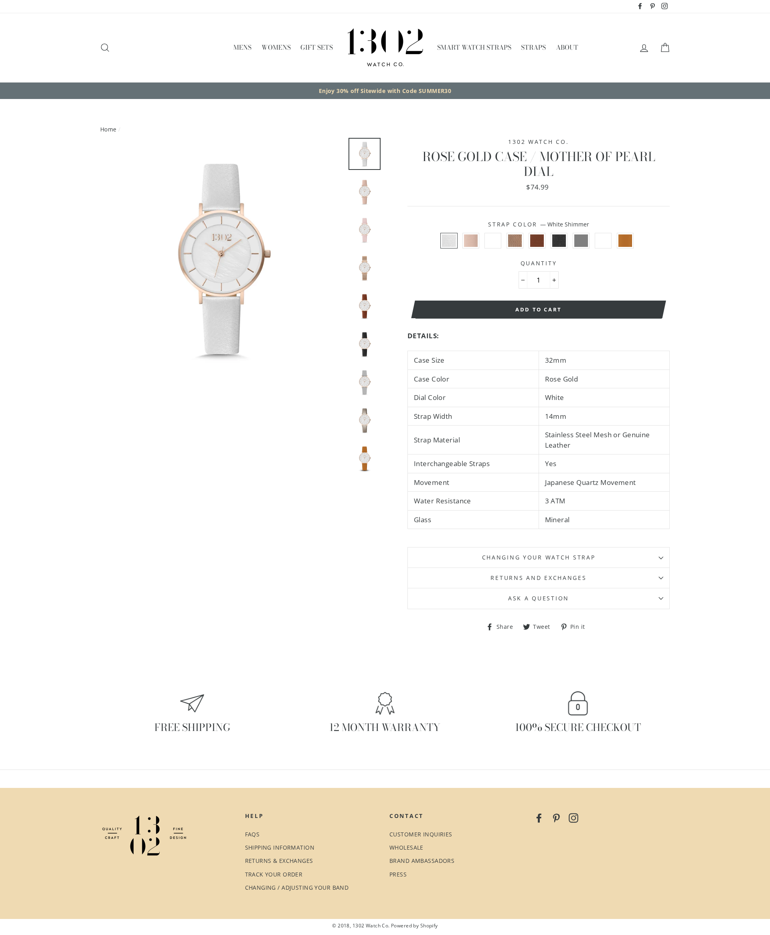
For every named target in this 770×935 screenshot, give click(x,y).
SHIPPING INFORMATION (280, 847)
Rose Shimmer (493, 241)
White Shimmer (449, 241)
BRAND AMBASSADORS (421, 860)
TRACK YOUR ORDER (274, 874)
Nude (471, 241)
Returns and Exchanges (538, 578)
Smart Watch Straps (474, 47)
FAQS (252, 834)
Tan (625, 241)
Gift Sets (316, 47)
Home (108, 129)
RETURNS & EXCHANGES (279, 860)
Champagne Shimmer (603, 241)
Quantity (539, 263)
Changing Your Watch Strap (539, 557)
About (567, 47)
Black (559, 241)
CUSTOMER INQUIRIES (420, 834)
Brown (537, 241)
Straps (533, 47)
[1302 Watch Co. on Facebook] (539, 817)
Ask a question (538, 598)
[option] (385, 91)
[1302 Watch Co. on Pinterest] (556, 817)
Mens (242, 47)
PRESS (398, 874)
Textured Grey (581, 241)
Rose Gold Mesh (515, 241)
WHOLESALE (406, 847)
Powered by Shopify (414, 925)
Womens (276, 47)
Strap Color (538, 224)
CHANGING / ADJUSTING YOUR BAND (297, 887)
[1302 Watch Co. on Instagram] (573, 817)
